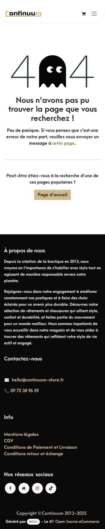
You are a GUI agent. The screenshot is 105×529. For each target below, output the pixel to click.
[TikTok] (51, 488)
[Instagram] (37, 488)
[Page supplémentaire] (24, 488)
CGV (8, 441)
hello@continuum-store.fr (38, 380)
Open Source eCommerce (77, 521)
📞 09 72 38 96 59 (21, 390)
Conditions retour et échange (33, 453)
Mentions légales (21, 434)
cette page (63, 143)
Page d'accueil (52, 194)
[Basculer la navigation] (94, 13)
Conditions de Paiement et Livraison (40, 447)
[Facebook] (10, 488)
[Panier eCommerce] (83, 13)
